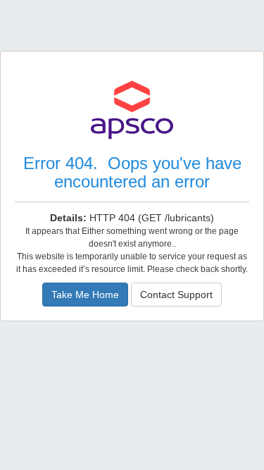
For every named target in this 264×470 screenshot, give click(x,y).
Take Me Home (85, 294)
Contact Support (176, 294)
